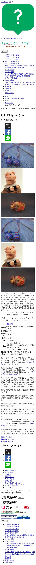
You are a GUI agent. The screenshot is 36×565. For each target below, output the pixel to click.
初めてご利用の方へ (12, 63)
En (5, 2)
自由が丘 (10, 78)
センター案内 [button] (9, 72)
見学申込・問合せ (9, 439)
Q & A (32, 65)
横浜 (28, 76)
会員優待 (8, 67)
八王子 (7, 76)
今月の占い (16, 84)
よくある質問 (9, 70)
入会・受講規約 (10, 65)
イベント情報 (9, 82)
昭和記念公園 (15, 76)
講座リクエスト (10, 91)
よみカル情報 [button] (9, 80)
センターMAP (10, 74)
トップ (7, 96)
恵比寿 (21, 74)
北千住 (31, 74)
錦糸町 (26, 74)
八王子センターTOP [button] (12, 55)
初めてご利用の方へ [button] (12, 61)
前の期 (10, 324)
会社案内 (8, 475)
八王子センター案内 (12, 59)
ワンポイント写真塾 (27, 84)
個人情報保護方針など (13, 483)
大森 (21, 76)
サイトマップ (9, 487)
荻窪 (16, 74)
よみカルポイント (18, 67)
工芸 (6, 100)
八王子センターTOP (12, 57)
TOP (2, 2)
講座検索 (8, 86)
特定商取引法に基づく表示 (14, 485)
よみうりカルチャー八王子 (14, 98)
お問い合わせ (9, 93)
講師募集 (8, 88)
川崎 (25, 76)
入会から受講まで (22, 65)
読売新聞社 (9, 481)
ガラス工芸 (9, 103)
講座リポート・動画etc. (23, 82)
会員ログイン (17, 38)
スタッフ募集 (9, 479)
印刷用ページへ (8, 441)
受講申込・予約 (6, 437)
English (8, 2)
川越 (15, 78)
